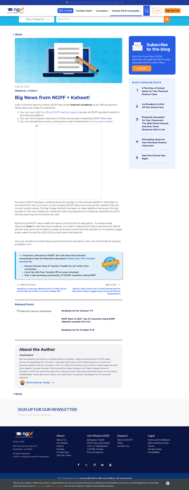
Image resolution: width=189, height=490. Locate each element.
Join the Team (64, 455)
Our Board (62, 443)
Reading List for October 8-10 (78, 330)
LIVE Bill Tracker (95, 449)
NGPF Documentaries (98, 443)
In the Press (63, 452)
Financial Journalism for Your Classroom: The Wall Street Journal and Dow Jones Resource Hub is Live (155, 123)
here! (29, 244)
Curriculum (102, 11)
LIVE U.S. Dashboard (97, 446)
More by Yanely (38, 382)
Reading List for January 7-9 (77, 311)
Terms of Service (57, 486)
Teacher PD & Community (126, 11)
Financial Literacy (26, 91)
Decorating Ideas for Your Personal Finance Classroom (154, 142)
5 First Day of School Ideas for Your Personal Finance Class (155, 91)
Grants (60, 446)
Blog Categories (35, 19)
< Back (17, 34)
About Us (61, 440)
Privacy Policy (155, 449)
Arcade (68, 10)
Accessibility (154, 452)
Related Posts (24, 304)
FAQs (120, 443)
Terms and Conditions (159, 440)
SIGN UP (141, 68)
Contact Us (123, 446)
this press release (103, 121)
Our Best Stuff (84, 11)
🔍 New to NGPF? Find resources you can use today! (92, 2)
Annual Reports (95, 452)
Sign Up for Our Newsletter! (48, 409)
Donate (60, 449)
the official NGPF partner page (58, 112)
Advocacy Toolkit (95, 440)
